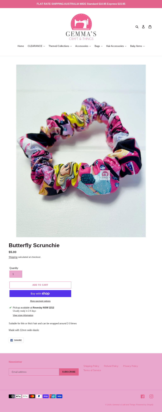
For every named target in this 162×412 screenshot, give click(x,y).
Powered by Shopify (144, 405)
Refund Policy (111, 366)
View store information (23, 315)
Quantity (13, 268)
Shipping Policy (91, 366)
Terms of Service (92, 370)
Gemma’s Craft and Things (123, 405)
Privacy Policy (130, 366)
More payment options (40, 301)
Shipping (13, 257)
